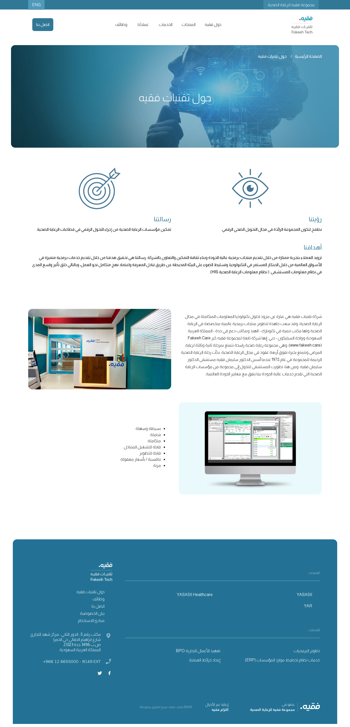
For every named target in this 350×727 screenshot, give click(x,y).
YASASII (304, 594)
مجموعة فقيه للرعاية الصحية (291, 5)
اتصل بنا (42, 24)
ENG (36, 5)
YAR (308, 606)
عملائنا (143, 24)
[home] (302, 25)
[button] (212, 24)
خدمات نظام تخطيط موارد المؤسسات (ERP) (282, 660)
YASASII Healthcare (195, 594)
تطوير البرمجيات (307, 651)
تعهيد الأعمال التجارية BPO (198, 651)
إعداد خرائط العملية (204, 660)
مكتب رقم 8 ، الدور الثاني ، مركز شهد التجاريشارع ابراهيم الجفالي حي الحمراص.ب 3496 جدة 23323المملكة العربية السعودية (65, 642)
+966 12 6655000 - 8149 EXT (72, 661)
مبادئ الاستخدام (91, 620)
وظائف (121, 24)
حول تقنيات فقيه (90, 592)
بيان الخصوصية (92, 613)
